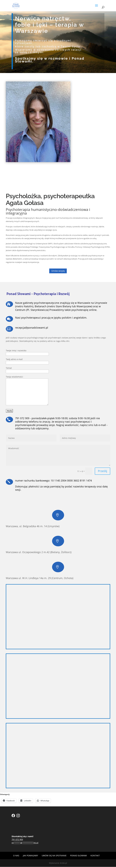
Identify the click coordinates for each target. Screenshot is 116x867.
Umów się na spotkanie (54, 855)
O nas (16, 855)
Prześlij (102, 471)
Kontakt (95, 855)
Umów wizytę (58, 270)
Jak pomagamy (30, 855)
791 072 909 (17, 839)
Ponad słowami (78, 855)
